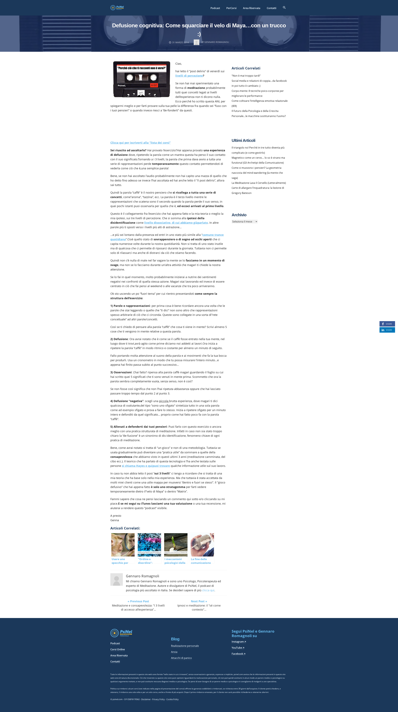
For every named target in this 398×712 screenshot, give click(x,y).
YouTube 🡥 (238, 647)
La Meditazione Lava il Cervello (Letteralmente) (259, 183)
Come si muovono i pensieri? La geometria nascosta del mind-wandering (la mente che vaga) (257, 173)
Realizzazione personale (185, 646)
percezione (195, 76)
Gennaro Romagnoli (142, 576)
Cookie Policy (172, 699)
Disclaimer (146, 699)
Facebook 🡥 (238, 653)
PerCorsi (231, 8)
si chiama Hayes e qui (137, 466)
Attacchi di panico (181, 658)
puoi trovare (161, 466)
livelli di (181, 76)
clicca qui (208, 590)
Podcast (215, 8)
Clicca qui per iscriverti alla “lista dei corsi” (140, 142)
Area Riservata (251, 8)
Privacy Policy (158, 699)
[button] (284, 7)
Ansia (174, 652)
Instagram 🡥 (239, 641)
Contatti (271, 8)
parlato (203, 222)
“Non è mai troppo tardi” (246, 75)
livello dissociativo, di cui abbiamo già (171, 222)
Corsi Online (117, 649)
